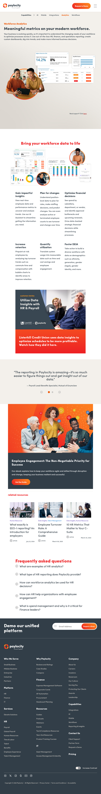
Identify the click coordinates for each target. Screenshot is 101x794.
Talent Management (12, 756)
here (85, 113)
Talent (6, 743)
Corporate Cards (43, 689)
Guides (39, 714)
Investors (72, 672)
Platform (8, 687)
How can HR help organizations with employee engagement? (48, 596)
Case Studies (41, 668)
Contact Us (74, 733)
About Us (72, 664)
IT (4, 702)
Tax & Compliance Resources (47, 731)
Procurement (41, 697)
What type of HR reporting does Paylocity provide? (50, 574)
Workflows (76, 15)
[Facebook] (15, 775)
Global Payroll (9, 731)
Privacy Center (45, 783)
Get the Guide (21, 482)
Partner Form (74, 743)
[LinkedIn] (5, 775)
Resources (41, 708)
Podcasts (40, 718)
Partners (7, 681)
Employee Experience (12, 751)
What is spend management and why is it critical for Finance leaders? (51, 607)
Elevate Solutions (10, 714)
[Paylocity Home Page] (12, 5)
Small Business (9, 664)
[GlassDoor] (20, 775)
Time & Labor (9, 739)
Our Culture (73, 681)
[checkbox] (78, 768)
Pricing (72, 754)
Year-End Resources (44, 735)
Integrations (54, 15)
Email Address (65, 626)
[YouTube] (26, 775)
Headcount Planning (44, 702)
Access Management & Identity (48, 756)
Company (74, 658)
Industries (8, 677)
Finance (7, 697)
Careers (72, 668)
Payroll (6, 727)
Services (8, 708)
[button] (41, 392)
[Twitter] (10, 775)
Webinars (40, 722)
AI (37, 15)
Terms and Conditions (58, 783)
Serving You (73, 685)
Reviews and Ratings (44, 664)
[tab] (49, 392)
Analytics (65, 15)
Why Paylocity (43, 658)
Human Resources (11, 735)
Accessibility (72, 783)
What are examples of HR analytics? (41, 566)
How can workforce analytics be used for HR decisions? (47, 584)
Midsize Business (10, 668)
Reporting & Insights (76, 726)
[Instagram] (31, 775)
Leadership (73, 697)
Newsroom (73, 677)
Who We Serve (11, 658)
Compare (40, 672)
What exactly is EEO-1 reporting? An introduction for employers (22, 530)
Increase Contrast (90, 768)
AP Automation (42, 693)
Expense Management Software (49, 685)
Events (39, 726)
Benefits (7, 747)
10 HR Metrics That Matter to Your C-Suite (78, 528)
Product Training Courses (46, 739)
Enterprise (8, 672)
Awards (72, 693)
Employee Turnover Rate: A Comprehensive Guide (50, 530)
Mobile (43, 15)
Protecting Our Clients (77, 689)
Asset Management (44, 751)
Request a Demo (75, 747)
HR (5, 693)
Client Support (74, 739)
